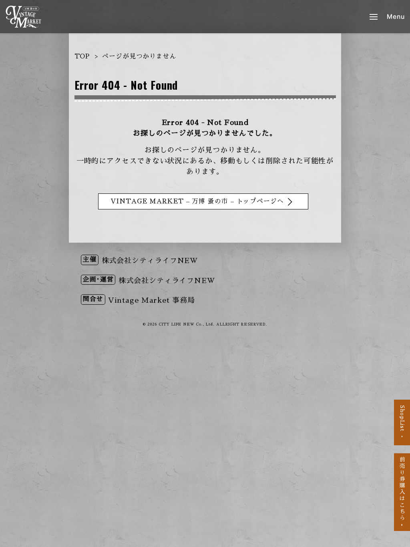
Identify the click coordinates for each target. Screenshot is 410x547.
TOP (82, 56)
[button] (387, 17)
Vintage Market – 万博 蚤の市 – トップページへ (197, 201)
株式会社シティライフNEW (150, 260)
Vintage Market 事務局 (151, 300)
